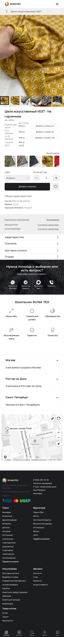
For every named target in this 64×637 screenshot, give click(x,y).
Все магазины (53, 220)
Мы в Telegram (39, 490)
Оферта (5, 495)
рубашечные (8, 546)
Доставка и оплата (10, 573)
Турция (5, 616)
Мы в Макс (37, 493)
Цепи (35, 535)
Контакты (37, 573)
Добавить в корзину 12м (45, 138)
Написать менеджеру (42, 483)
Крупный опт (7, 620)
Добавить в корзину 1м (45, 126)
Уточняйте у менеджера (48, 224)
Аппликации (38, 527)
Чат (57, 635)
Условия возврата (10, 584)
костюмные (7, 535)
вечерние (6, 523)
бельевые (6, 512)
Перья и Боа (38, 512)
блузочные (7, 516)
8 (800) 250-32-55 (41, 480)
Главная (6, 635)
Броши (36, 531)
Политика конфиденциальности (16, 491)
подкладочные (8, 542)
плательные (7, 539)
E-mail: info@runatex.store (44, 486)
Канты (36, 516)
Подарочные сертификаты (14, 580)
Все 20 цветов (53, 153)
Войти (45, 635)
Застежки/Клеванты (42, 520)
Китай (5, 613)
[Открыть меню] (57, 4)
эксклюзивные (8, 558)
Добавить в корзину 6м (45, 132)
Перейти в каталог (10, 561)
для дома (6, 531)
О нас (35, 577)
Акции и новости (40, 584)
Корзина (6, 588)
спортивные (7, 550)
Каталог (19, 635)
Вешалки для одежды (42, 523)
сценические (8, 554)
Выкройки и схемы (10, 577)
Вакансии (37, 580)
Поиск (32, 635)
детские (6, 527)
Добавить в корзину (27, 187)
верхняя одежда (9, 520)
